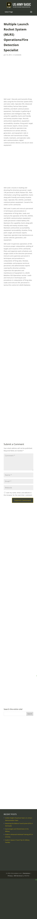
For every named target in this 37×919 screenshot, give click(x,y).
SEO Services (18, 876)
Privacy (10, 876)
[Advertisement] (18, 79)
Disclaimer (26, 873)
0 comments (17, 55)
